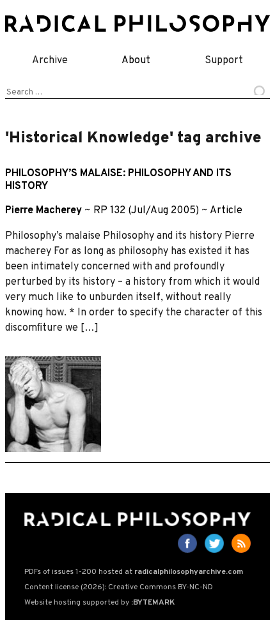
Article (226, 210)
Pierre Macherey (43, 210)
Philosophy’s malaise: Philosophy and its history (118, 179)
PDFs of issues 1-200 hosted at (133, 572)
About (136, 60)
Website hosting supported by (99, 603)
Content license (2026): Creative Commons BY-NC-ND (118, 587)
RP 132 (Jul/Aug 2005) (146, 210)
